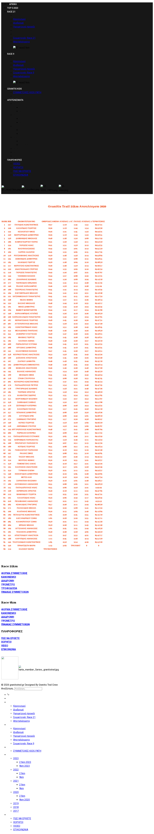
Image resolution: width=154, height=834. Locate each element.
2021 (15, 126)
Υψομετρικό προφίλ (24, 26)
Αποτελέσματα (21, 41)
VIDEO (16, 163)
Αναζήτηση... (7, 688)
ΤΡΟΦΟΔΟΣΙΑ (9, 588)
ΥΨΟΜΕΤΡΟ (8, 584)
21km (22, 119)
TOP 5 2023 (12, 8)
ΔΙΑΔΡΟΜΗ (7, 580)
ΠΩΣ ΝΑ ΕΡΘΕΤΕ (22, 171)
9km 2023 (24, 111)
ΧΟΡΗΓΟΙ (18, 167)
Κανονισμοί (19, 19)
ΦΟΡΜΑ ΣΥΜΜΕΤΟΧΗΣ (14, 573)
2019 (15, 148)
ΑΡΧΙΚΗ (13, 4)
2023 (15, 104)
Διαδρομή (18, 22)
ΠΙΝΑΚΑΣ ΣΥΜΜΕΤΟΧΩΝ (15, 592)
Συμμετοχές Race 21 (24, 37)
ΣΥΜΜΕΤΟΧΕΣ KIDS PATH (27, 92)
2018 (15, 152)
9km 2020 (24, 145)
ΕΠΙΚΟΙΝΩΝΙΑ (20, 174)
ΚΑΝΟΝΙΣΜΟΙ (8, 577)
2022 (15, 115)
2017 (15, 156)
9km (21, 122)
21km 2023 (24, 107)
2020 (15, 137)
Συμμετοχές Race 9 (23, 72)
